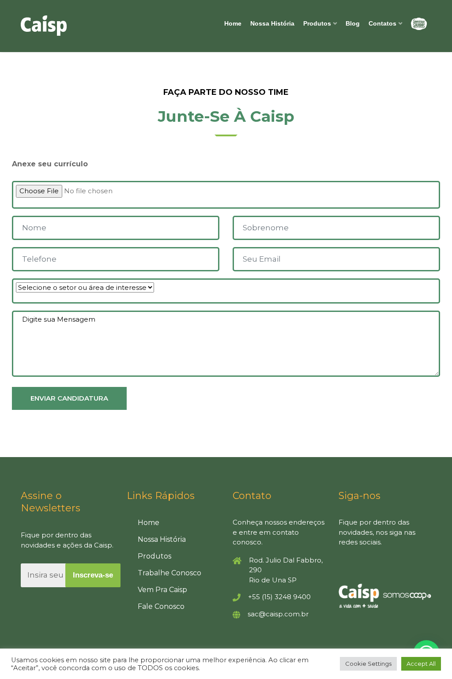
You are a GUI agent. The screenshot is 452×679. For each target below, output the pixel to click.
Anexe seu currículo (50, 164)
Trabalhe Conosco (169, 573)
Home (232, 23)
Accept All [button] (421, 663)
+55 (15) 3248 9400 (279, 597)
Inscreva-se (93, 575)
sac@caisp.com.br (278, 614)
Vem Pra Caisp (162, 589)
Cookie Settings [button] (368, 663)
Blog (353, 23)
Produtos (317, 23)
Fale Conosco (161, 606)
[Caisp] (67, 25)
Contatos (382, 23)
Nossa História (272, 23)
